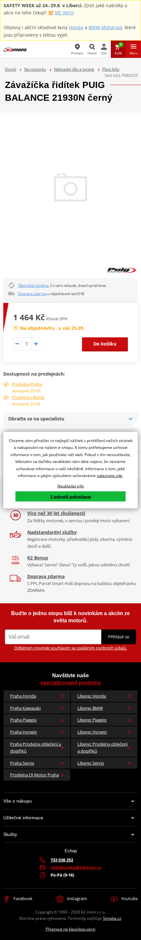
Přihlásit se (118, 637)
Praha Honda (23, 696)
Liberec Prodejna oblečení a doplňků (102, 747)
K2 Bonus (37, 558)
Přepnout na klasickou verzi (70, 929)
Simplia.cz (112, 918)
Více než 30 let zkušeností (56, 513)
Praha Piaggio (23, 720)
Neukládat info (70, 486)
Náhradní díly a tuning (74, 69)
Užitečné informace (23, 817)
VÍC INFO (64, 12)
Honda (76, 27)
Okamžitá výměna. (33, 285)
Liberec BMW (90, 708)
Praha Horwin (23, 732)
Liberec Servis (90, 763)
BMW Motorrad (105, 27)
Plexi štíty (110, 69)
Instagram (76, 898)
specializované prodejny (70, 682)
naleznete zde (109, 475)
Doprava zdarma (32, 293)
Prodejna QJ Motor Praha (34, 775)
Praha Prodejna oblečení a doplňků (35, 747)
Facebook (22, 898)
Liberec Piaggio (92, 720)
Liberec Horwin (92, 732)
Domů (10, 69)
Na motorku (35, 69)
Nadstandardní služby (52, 532)
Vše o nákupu (17, 801)
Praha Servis (22, 763)
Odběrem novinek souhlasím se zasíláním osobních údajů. (70, 648)
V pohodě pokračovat (70, 496)
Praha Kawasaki (25, 708)
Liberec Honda (91, 696)
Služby (10, 834)
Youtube (129, 898)
